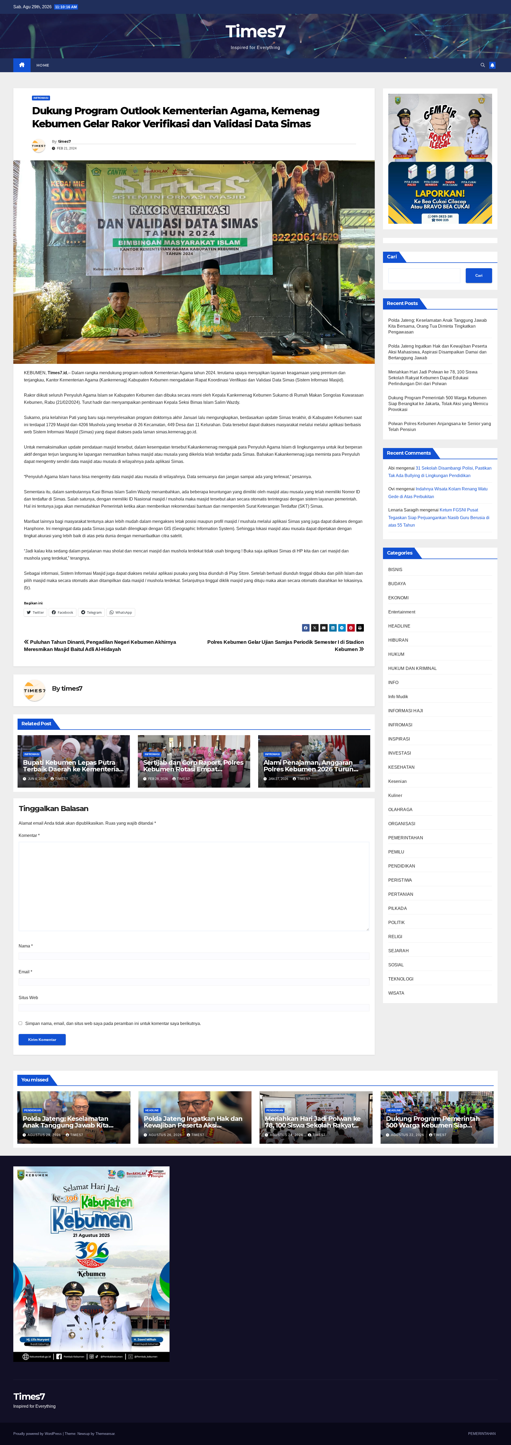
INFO (393, 682)
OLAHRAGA (400, 809)
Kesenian (397, 781)
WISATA (396, 993)
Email (25, 972)
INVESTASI (399, 753)
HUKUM (396, 654)
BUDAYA (397, 583)
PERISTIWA (400, 880)
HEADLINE (399, 626)
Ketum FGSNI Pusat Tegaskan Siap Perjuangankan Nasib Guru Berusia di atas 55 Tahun (438, 518)
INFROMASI (41, 97)
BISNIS (395, 569)
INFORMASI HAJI (405, 711)
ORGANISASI (401, 823)
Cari (392, 257)
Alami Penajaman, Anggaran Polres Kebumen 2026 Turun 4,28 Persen (308, 769)
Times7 (255, 31)
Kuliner (395, 795)
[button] (483, 65)
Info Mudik (398, 696)
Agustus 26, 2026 (166, 1135)
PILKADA (397, 908)
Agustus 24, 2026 (287, 1135)
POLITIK (396, 922)
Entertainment (401, 612)
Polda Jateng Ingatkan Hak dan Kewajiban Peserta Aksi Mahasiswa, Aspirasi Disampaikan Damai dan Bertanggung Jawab (437, 352)
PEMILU (396, 852)
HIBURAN (398, 640)
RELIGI (395, 936)
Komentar (29, 835)
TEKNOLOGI (401, 979)
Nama (26, 946)
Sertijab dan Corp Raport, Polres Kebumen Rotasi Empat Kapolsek (193, 769)
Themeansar (105, 1434)
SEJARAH (398, 951)
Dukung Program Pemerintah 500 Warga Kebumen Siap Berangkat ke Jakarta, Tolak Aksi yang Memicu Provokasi (438, 403)
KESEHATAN (401, 767)
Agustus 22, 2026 (408, 1135)
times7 (64, 141)
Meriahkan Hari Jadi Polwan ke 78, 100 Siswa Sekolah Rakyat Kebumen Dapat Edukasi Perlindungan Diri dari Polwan (433, 377)
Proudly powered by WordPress (38, 1434)
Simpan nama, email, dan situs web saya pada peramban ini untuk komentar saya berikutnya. (113, 1023)
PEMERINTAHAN (405, 838)
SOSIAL (396, 965)
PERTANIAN (401, 894)
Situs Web (28, 997)
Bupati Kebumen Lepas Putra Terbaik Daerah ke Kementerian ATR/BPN (73, 769)
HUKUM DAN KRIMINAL (412, 668)
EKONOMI (398, 598)
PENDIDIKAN (401, 866)
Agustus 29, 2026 (45, 1135)
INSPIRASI (399, 739)
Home (42, 65)
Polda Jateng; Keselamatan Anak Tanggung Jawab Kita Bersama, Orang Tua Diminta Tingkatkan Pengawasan (437, 326)
